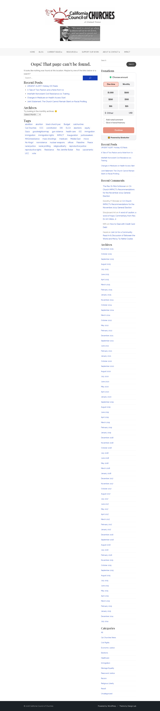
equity (87, 128)
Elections (104, 653)
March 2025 (105, 285)
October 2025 (106, 254)
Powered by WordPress (107, 706)
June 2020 (105, 382)
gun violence (57, 131)
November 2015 (107, 560)
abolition (29, 124)
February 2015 (106, 606)
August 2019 (105, 407)
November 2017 (107, 484)
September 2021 (107, 341)
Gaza (27, 131)
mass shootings (49, 139)
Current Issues (54, 52)
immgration (90, 131)
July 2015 (104, 580)
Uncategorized (106, 694)
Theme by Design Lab (127, 706)
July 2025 (104, 269)
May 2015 (104, 591)
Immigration (105, 663)
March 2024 (105, 315)
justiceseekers (87, 135)
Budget (67, 124)
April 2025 (105, 279)
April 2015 (105, 596)
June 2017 (105, 504)
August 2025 (106, 264)
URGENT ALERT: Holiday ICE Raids (42, 86)
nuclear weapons (57, 142)
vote (34, 153)
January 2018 (106, 473)
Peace (90, 142)
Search (103, 60)
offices (70, 142)
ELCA (68, 128)
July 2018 (104, 453)
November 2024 (107, 300)
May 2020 (105, 387)
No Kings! (29, 142)
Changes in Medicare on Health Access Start (46, 98)
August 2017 (105, 494)
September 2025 (107, 259)
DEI (61, 128)
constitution (51, 128)
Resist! (103, 689)
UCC (27, 153)
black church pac (53, 124)
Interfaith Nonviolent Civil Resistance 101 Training (48, 94)
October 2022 (106, 320)
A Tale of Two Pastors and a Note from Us (45, 90)
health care (71, 131)
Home (32, 52)
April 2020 (105, 392)
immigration (30, 135)
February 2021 (106, 351)
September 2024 (107, 310)
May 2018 (104, 463)
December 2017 (107, 478)
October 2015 (106, 565)
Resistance (49, 150)
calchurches (78, 124)
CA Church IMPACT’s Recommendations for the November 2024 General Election (118, 204)
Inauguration (72, 135)
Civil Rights (105, 643)
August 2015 (105, 575)
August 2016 (106, 545)
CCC (41, 128)
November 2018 (107, 443)
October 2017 (106, 489)
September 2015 (107, 570)
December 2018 (107, 438)
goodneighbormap (41, 131)
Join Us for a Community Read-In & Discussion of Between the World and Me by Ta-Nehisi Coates (119, 235)
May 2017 (104, 509)
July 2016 (104, 550)
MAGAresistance (32, 139)
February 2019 (106, 427)
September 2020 (107, 366)
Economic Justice (108, 648)
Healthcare (105, 658)
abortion (39, 124)
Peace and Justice (108, 673)
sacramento (88, 150)
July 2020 (105, 376)
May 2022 (105, 325)
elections (78, 128)
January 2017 (106, 529)
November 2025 (107, 249)
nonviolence (41, 142)
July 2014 (104, 621)
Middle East (75, 139)
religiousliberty (60, 146)
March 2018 (105, 468)
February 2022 (106, 331)
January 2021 (106, 356)
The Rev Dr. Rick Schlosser (114, 186)
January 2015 (106, 611)
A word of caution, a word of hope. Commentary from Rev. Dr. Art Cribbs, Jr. (119, 215)
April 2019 (105, 417)
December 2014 (107, 616)
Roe (78, 150)
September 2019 (107, 402)
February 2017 (106, 524)
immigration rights (46, 135)
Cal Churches (30, 128)
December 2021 (107, 336)
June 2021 (105, 346)
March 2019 (105, 422)
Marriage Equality (107, 668)
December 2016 (107, 535)
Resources (71, 52)
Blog (41, 52)
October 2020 (106, 361)
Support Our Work (90, 52)
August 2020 (106, 371)
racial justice (30, 146)
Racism (104, 678)
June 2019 (105, 412)
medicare (63, 139)
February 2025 (106, 290)
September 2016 (107, 540)
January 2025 (106, 295)
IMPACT (127, 52)
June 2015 (105, 586)
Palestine (80, 142)
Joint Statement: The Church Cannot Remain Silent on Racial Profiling (57, 101)
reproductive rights (33, 150)
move (86, 139)
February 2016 (106, 555)
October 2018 (106, 448)
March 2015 (105, 601)
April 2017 (105, 514)
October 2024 (106, 305)
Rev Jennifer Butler (65, 150)
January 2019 (106, 433)
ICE (80, 131)
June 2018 (105, 458)
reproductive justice (77, 146)
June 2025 (105, 274)
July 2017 (104, 499)
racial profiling (45, 146)
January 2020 (106, 397)
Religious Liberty (107, 683)
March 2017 (105, 519)
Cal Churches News (108, 638)
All (102, 632)
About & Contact (110, 52)
